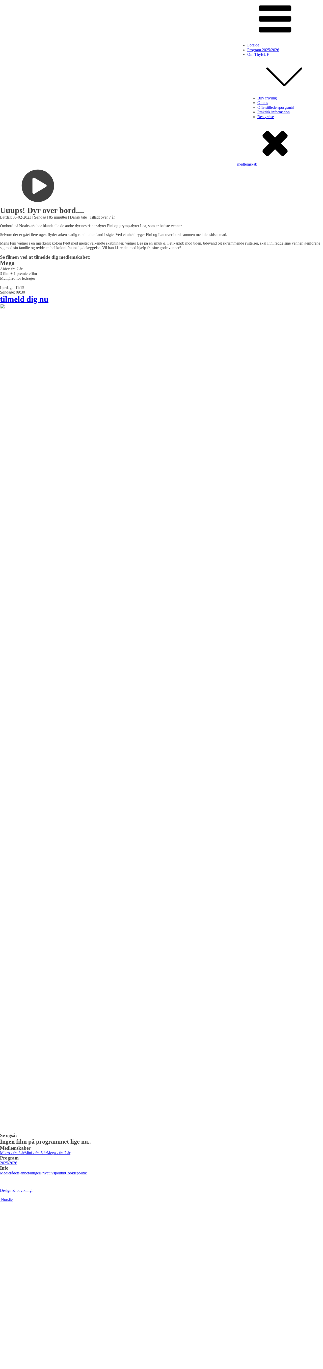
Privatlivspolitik (52, 1173)
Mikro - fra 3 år (12, 1153)
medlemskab (247, 164)
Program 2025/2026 (263, 50)
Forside (253, 45)
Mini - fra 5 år (35, 1153)
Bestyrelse (265, 117)
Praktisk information (273, 112)
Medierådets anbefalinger (20, 1173)
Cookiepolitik (76, 1173)
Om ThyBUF (258, 54)
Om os (262, 102)
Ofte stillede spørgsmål (275, 107)
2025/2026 (8, 1163)
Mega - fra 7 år (58, 1153)
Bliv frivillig (267, 98)
